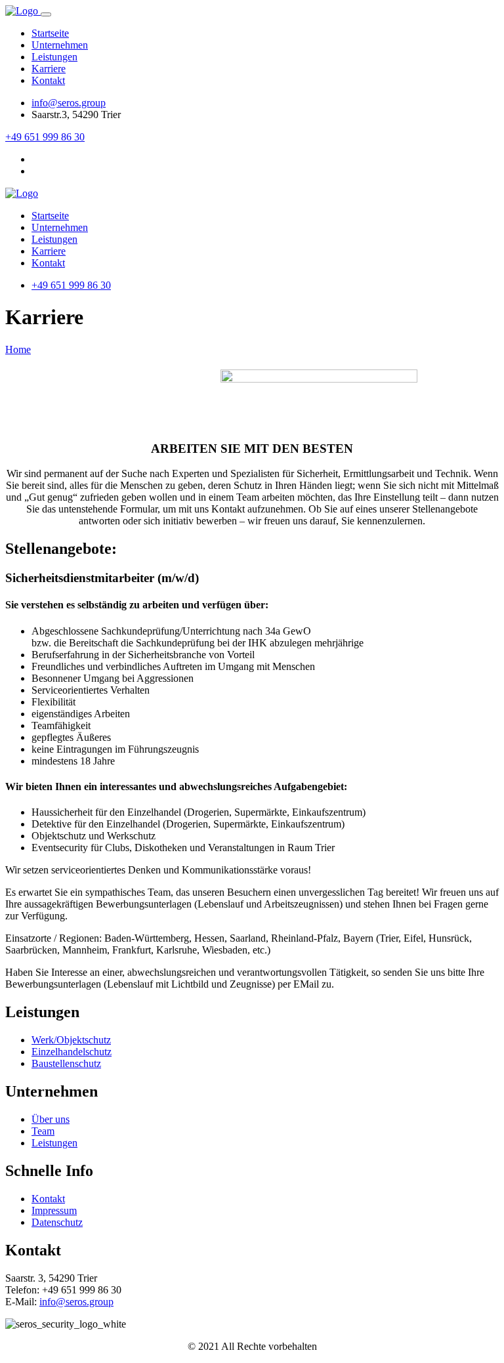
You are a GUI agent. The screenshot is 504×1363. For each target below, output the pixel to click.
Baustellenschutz (66, 1063)
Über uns (51, 1119)
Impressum (54, 1210)
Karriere (49, 68)
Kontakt (48, 80)
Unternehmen (60, 45)
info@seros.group (69, 102)
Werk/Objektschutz (71, 1039)
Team (43, 1131)
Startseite (50, 33)
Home (18, 349)
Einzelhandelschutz (72, 1051)
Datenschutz (57, 1222)
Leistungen (54, 56)
